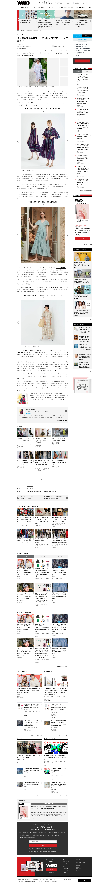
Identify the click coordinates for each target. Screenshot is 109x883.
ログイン (90, 3)
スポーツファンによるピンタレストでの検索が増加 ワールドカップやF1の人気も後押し (24, 520)
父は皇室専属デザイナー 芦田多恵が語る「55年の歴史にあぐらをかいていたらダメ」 (54, 497)
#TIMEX (25, 715)
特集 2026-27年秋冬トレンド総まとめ (59, 524)
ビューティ (28, 7)
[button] (90, 7)
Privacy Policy (53, 851)
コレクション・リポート (41, 469)
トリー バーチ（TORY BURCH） (39, 91)
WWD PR (85, 319)
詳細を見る (82, 238)
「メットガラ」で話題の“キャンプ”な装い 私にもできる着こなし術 (42, 440)
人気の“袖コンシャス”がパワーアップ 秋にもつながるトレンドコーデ (24, 440)
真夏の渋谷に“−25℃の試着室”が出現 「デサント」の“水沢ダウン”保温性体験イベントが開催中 (59, 595)
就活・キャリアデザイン (44, 7)
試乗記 (78, 105)
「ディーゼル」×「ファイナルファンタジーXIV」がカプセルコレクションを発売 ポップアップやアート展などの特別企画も (59, 572)
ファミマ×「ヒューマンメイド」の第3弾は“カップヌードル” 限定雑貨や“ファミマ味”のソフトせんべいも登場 (83, 170)
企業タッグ (61, 578)
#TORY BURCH (30, 491)
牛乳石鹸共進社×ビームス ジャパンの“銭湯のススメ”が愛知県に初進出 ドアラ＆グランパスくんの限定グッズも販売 (83, 125)
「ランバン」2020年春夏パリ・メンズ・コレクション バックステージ (31, 497)
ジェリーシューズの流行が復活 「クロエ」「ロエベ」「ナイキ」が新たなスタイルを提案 (41, 520)
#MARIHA (46, 491)
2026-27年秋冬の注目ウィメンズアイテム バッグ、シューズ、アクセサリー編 (59, 519)
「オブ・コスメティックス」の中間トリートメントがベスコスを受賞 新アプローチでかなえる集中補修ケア (85, 348)
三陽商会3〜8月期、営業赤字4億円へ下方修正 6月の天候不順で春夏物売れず (31, 770)
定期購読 (77, 3)
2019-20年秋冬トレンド (39, 468)
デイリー (78, 71)
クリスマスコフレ (47, 696)
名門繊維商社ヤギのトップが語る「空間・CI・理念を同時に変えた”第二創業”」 (81, 296)
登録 (82, 61)
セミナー (83, 3)
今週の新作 (37, 578)
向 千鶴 (45, 764)
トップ (64, 859)
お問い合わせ (78, 868)
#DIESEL (26, 732)
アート (65, 578)
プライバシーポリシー (43, 848)
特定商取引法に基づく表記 (80, 862)
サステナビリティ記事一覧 (61, 795)
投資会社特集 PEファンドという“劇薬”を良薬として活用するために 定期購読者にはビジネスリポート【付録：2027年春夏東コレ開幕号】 (82, 230)
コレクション (71, 7)
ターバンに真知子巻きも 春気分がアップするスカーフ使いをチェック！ (59, 462)
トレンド (19, 44)
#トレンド (29, 488)
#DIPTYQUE (53, 717)
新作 (57, 578)
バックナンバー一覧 (86, 244)
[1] (43, 141)
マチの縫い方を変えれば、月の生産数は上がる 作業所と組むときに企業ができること (55, 757)
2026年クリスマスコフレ (61, 696)
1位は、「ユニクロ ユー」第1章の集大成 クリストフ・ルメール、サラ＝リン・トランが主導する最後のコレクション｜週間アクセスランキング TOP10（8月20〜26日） (42, 597)
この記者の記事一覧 (61, 420)
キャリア (19, 576)
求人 (77, 7)
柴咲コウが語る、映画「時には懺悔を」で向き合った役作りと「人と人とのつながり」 (63, 22)
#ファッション (30, 486)
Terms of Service (35, 852)
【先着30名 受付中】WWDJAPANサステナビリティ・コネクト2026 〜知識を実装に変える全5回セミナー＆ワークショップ (45, 24)
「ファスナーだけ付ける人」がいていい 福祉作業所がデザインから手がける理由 (58, 770)
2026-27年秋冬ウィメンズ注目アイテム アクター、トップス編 (41, 540)
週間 (87, 71)
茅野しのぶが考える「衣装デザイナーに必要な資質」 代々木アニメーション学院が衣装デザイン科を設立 (24, 571)
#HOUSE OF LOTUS (38, 491)
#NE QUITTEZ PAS (53, 491)
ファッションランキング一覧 (84, 190)
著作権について (79, 865)
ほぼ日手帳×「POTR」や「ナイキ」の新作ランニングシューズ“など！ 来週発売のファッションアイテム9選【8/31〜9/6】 (42, 572)
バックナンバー (68, 3)
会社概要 (77, 867)
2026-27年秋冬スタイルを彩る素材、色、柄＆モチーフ (24, 539)
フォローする (29, 413)
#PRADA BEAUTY (47, 700)
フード (52, 727)
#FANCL (52, 732)
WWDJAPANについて (80, 859)
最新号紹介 (82, 7)
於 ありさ (19, 696)
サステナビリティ (55, 7)
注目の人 (78, 162)
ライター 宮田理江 (23, 48)
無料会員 (78, 36)
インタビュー (53, 789)
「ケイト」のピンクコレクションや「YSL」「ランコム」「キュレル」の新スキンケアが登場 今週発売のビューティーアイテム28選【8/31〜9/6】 (59, 707)
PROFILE (62, 411)
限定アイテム (53, 696)
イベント (53, 578)
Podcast (52, 761)
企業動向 (19, 759)
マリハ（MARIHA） (61, 267)
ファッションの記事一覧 (62, 666)
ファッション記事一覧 (36, 735)
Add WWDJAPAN (57, 46)
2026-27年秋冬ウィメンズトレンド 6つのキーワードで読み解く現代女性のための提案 (59, 540)
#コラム (33, 488)
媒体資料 (77, 871)
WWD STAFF (26, 712)
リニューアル (64, 712)
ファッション (20, 7)
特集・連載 (64, 7)
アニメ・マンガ (42, 578)
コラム (23, 44)
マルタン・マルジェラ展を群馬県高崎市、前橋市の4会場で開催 (83, 136)
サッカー (26, 525)
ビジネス (34, 7)
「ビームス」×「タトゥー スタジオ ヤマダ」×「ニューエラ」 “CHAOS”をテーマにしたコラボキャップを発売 (24, 595)
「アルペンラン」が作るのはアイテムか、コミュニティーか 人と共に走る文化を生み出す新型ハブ (81, 281)
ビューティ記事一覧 (63, 735)
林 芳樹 (18, 761)
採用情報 (77, 870)
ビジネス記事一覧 (37, 795)
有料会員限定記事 (59, 3)
